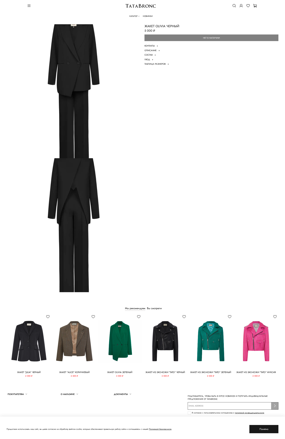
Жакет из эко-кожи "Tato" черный (165, 372)
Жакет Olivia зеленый (119, 372)
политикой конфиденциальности (249, 412)
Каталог (133, 16)
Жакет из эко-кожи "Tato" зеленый (210, 372)
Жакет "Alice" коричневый (74, 372)
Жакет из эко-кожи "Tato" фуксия (256, 372)
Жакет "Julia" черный (29, 372)
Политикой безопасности (160, 429)
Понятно (263, 429)
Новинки (148, 16)
